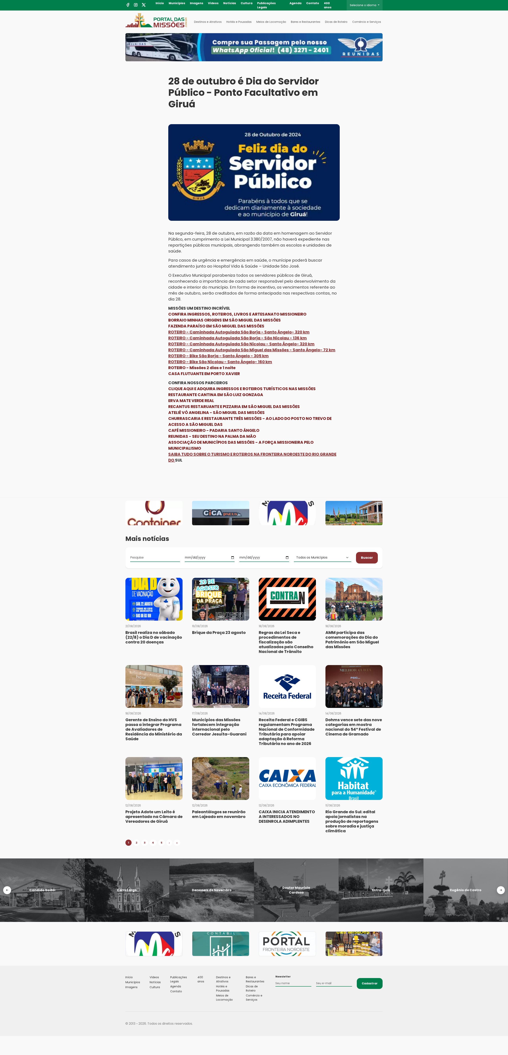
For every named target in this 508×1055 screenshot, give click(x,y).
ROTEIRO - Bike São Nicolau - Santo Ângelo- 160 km (220, 362)
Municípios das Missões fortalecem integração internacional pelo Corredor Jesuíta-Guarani (219, 727)
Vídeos (213, 3)
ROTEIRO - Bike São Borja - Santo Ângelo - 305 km (218, 356)
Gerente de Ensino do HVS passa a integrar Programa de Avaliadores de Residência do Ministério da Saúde (153, 729)
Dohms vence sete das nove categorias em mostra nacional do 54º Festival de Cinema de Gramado (353, 727)
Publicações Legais (266, 5)
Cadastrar (370, 983)
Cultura (246, 3)
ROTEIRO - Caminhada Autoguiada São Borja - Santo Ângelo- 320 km (239, 332)
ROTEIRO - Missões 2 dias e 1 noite (202, 368)
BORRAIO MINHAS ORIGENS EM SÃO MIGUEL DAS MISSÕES (224, 320)
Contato (312, 3)
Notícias (229, 3)
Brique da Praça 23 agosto (219, 632)
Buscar (367, 557)
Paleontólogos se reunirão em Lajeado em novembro (218, 814)
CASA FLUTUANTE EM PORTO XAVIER (204, 373)
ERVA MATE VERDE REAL (191, 400)
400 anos (327, 5)
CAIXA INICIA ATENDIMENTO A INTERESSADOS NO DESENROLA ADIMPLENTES (287, 816)
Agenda (295, 3)
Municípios (177, 3)
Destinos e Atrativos (208, 22)
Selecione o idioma (363, 5)
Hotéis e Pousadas (239, 22)
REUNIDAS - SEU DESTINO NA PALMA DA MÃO (212, 436)
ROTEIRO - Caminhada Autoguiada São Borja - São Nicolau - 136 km (237, 338)
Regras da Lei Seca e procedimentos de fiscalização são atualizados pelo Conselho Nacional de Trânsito (286, 642)
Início (160, 3)
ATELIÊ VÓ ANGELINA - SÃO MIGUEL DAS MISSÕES (216, 412)
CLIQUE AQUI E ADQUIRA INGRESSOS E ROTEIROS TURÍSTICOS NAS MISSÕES (242, 389)
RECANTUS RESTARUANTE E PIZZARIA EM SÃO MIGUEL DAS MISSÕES (234, 406)
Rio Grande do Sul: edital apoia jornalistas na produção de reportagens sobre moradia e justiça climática (351, 821)
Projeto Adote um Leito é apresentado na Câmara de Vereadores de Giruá (154, 816)
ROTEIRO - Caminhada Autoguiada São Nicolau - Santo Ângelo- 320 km (241, 344)
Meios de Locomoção (271, 22)
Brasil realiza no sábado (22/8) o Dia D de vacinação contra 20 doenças (153, 637)
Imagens (196, 3)
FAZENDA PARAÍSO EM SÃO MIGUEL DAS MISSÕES (216, 326)
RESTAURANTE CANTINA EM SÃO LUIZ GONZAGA (215, 394)
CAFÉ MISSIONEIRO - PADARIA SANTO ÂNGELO (213, 430)
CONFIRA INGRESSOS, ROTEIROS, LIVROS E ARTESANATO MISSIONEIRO (237, 314)
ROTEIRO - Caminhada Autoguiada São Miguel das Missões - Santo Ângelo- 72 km (251, 350)
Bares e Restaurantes (305, 22)
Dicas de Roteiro (336, 22)
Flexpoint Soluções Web (380, 1023)
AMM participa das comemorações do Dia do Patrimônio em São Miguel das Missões (352, 640)
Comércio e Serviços (366, 22)
